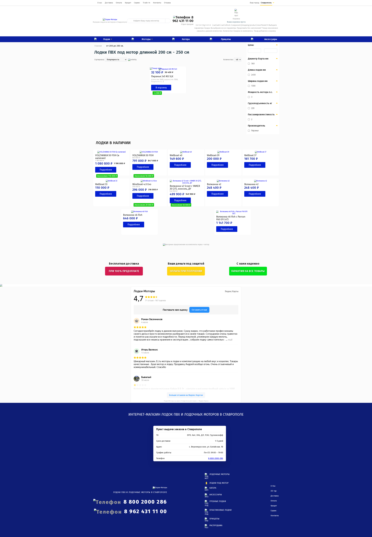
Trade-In (146, 3)
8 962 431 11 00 (182, 19)
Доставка (109, 3)
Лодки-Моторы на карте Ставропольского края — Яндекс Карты (186, 401)
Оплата (119, 3)
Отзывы (167, 3)
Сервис (137, 3)
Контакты (157, 3)
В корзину (161, 87)
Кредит (128, 3)
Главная (98, 46)
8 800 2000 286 (145, 502)
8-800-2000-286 (215, 458)
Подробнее (106, 169)
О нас (99, 3)
